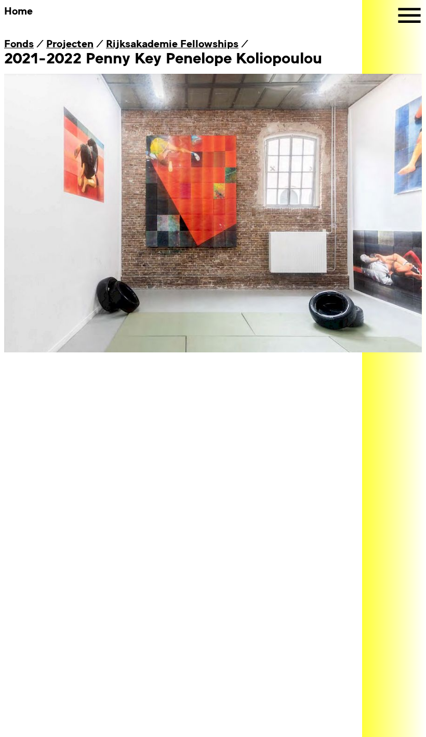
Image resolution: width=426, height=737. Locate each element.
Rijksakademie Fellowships (172, 43)
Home (18, 10)
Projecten (70, 43)
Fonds (19, 43)
